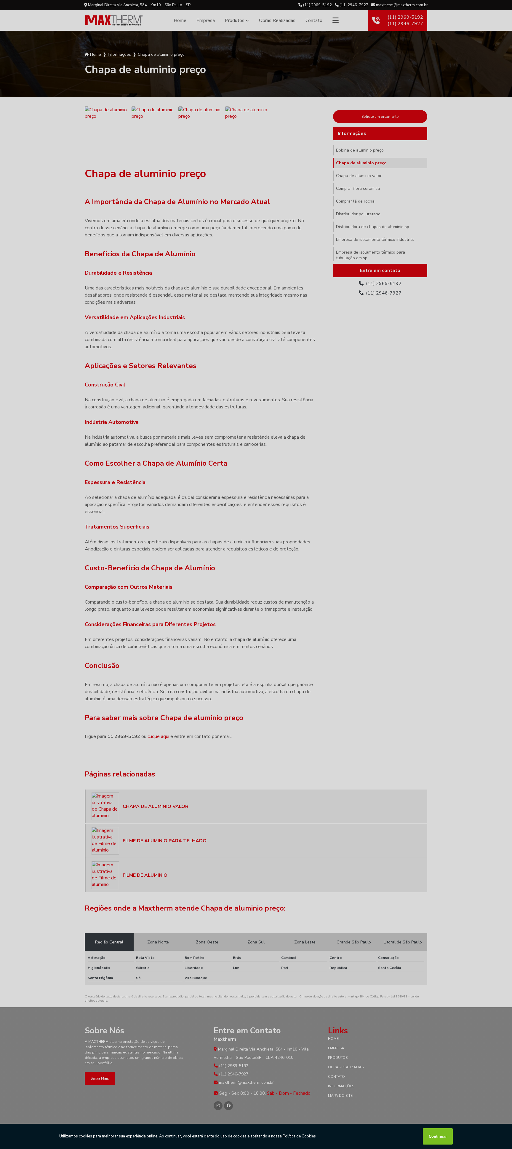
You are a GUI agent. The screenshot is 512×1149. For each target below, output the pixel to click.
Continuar (438, 1136)
